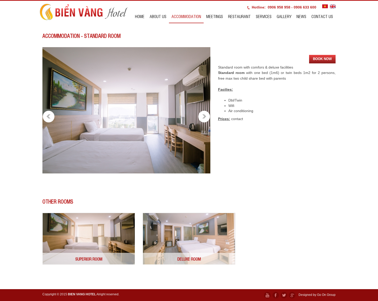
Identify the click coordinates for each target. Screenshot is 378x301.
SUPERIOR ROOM (88, 259)
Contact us (322, 16)
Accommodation (186, 16)
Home (140, 16)
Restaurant (239, 16)
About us (158, 16)
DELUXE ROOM (189, 259)
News (301, 16)
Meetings (214, 16)
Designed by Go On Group (317, 295)
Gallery (284, 16)
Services (264, 16)
